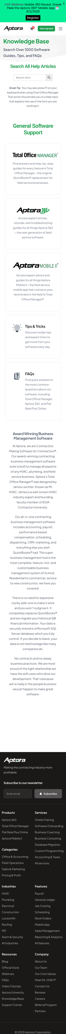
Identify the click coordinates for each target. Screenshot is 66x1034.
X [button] (64, 3)
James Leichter (23, 487)
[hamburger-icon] (60, 28)
